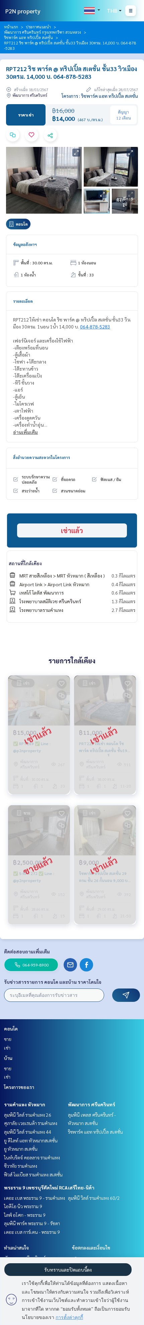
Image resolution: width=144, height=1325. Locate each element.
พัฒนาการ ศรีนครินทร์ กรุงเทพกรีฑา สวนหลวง (42, 32)
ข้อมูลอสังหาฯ (25, 244)
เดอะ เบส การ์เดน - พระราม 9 (32, 1232)
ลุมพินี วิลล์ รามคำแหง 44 (27, 1132)
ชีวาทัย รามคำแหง (20, 1166)
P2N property (23, 11)
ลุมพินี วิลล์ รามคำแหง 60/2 (94, 1198)
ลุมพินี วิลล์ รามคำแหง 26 (27, 1115)
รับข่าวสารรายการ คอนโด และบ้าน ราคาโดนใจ (52, 982)
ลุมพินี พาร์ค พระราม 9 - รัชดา (32, 1223)
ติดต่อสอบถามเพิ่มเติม (27, 951)
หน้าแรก (11, 26)
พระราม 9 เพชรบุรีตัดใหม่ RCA (36, 1187)
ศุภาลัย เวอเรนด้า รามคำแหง (30, 1123)
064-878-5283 (95, 326)
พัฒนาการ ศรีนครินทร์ (91, 1104)
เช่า (7, 1048)
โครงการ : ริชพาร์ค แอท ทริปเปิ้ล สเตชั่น (100, 96)
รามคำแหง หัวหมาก (24, 1104)
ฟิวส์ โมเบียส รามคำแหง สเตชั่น (33, 1174)
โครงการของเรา (19, 1087)
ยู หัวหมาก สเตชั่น (21, 1149)
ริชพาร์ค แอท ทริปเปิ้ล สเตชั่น (28, 37)
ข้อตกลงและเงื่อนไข (91, 1248)
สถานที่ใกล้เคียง (25, 563)
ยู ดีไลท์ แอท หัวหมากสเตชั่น (31, 1140)
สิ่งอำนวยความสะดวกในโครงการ (41, 457)
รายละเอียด (23, 301)
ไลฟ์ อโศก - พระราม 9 (25, 1215)
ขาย (7, 1039)
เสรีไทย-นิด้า (81, 1187)
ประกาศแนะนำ (38, 26)
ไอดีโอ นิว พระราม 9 (23, 1206)
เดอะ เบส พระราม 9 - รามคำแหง (34, 1198)
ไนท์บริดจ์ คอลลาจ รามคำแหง (32, 1157)
